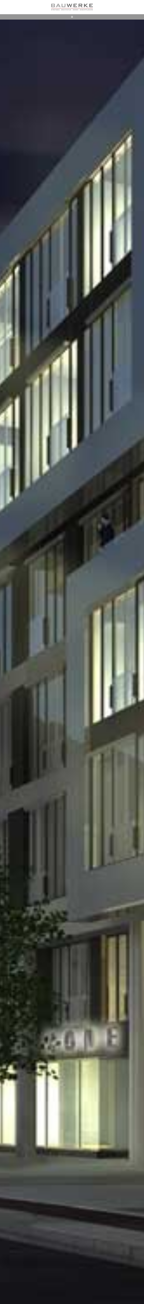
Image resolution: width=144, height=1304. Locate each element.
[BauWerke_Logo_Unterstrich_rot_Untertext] (72, 4)
